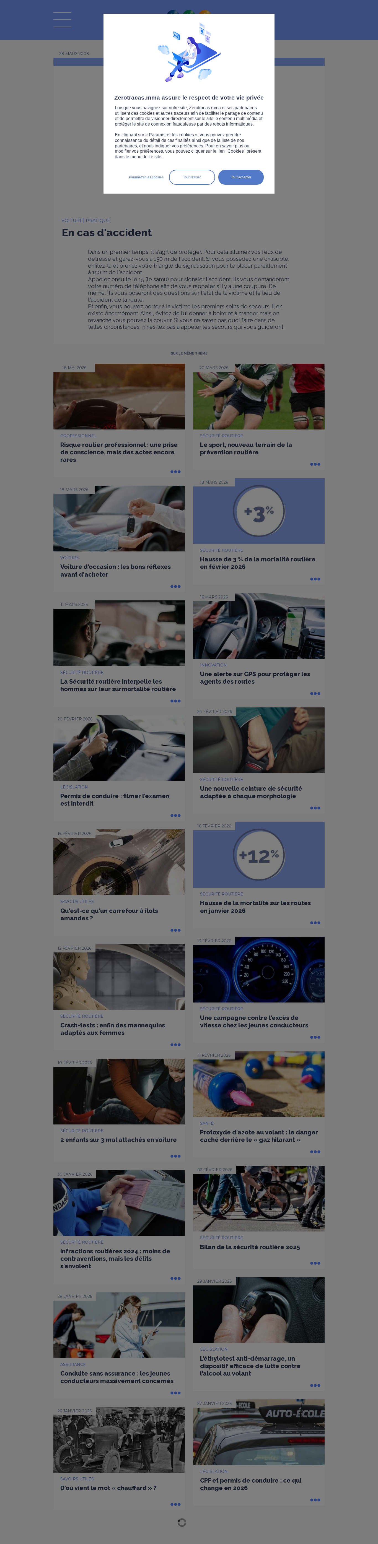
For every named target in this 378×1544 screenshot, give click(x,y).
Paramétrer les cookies (146, 177)
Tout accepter (241, 177)
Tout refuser (192, 177)
